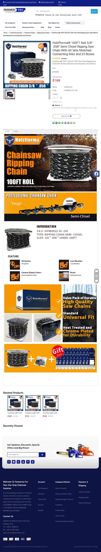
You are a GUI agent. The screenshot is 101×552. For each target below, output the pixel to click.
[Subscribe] (42, 454)
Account (41, 505)
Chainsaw (48, 15)
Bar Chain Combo (65, 15)
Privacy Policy (59, 510)
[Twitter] (18, 462)
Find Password (43, 488)
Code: (54, 90)
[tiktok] (32, 462)
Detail (7, 131)
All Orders (41, 494)
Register (41, 510)
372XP (80, 15)
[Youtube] (23, 462)
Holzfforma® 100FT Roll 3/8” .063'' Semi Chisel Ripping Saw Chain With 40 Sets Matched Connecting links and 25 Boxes (50, 413)
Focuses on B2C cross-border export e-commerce (20, 2)
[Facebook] (9, 462)
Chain (57, 15)
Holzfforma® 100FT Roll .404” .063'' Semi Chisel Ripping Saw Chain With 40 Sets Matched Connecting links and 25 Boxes (33, 413)
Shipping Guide (84, 497)
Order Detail (42, 499)
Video (16, 131)
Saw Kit (74, 15)
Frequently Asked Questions (64, 521)
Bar (53, 15)
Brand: (54, 87)
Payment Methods (85, 503)
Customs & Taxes (84, 492)
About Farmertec (61, 488)
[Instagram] (13, 462)
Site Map (95, 547)
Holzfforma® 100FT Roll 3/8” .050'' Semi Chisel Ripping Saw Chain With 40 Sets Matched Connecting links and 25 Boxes (15, 413)
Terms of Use (59, 516)
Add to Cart (65, 116)
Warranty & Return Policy (63, 494)
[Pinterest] (28, 462)
